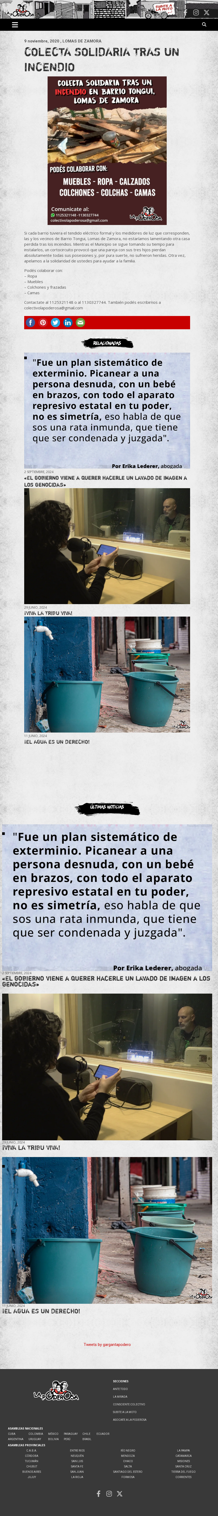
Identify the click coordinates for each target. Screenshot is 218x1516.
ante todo (120, 1389)
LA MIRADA (120, 1396)
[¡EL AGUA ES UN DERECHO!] (107, 674)
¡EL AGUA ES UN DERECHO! (57, 741)
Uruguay (34, 1439)
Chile (86, 1433)
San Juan (77, 1471)
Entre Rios (77, 1450)
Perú (67, 1439)
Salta (128, 1466)
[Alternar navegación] (15, 25)
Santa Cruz (183, 1466)
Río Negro (128, 1450)
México (53, 1433)
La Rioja (77, 1477)
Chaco (128, 1461)
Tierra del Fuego (183, 1471)
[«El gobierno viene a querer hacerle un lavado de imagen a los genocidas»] (107, 410)
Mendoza (128, 1455)
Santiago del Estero (127, 1471)
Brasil (86, 1439)
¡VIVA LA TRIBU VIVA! (48, 613)
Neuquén (77, 1455)
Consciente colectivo (129, 1404)
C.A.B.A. (31, 1450)
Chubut (31, 1466)
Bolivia (53, 1439)
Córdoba (31, 1455)
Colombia (35, 1433)
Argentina (15, 1439)
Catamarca (183, 1455)
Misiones (183, 1461)
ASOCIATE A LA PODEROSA (129, 1419)
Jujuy (32, 1477)
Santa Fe (77, 1466)
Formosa (128, 1477)
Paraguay (71, 1433)
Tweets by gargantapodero (107, 1344)
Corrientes (183, 1477)
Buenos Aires (31, 1471)
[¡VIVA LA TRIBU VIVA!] (107, 546)
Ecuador (103, 1433)
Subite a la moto (125, 1412)
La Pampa (183, 1450)
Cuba (11, 1433)
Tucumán (31, 1461)
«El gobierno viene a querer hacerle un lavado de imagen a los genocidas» (106, 981)
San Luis (77, 1461)
